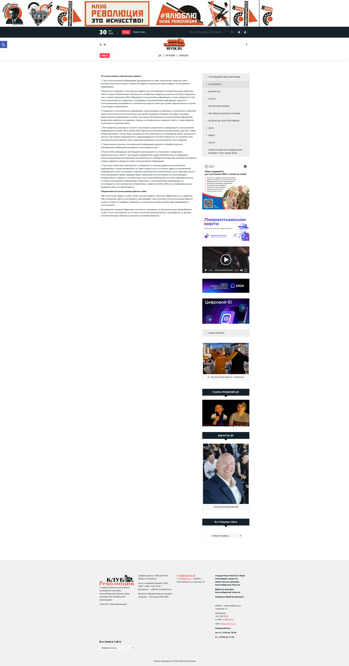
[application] (225, 260)
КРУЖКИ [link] (170, 55)
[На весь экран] (245, 270)
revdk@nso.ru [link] (185, 578)
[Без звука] (241, 270)
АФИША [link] (183, 55)
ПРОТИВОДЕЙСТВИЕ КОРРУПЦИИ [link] (224, 77)
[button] (225, 259)
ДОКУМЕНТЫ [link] (214, 91)
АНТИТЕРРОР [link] (214, 84)
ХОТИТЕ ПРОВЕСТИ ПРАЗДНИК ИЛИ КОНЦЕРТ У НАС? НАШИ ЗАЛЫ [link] (225, 151)
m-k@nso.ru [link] (228, 619)
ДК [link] (159, 55)
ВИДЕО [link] (211, 135)
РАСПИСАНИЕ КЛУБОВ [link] (218, 106)
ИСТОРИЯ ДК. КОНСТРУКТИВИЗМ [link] (223, 121)
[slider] (224, 270)
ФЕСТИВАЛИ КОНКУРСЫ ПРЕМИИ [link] (224, 113)
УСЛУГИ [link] (212, 99)
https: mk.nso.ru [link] (228, 623)
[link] (3, 44)
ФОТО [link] (211, 128)
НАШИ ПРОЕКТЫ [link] (216, 333)
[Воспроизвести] (205, 270)
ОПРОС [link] (211, 142)
